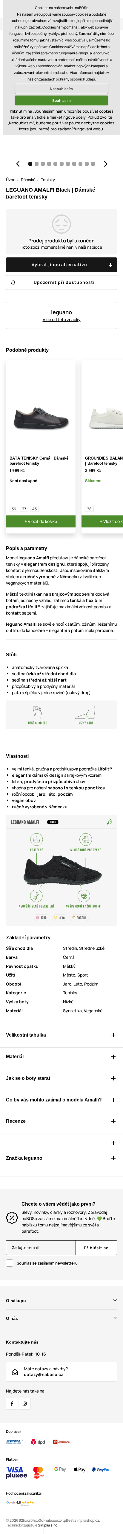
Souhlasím (61, 100)
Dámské (28, 179)
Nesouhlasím (61, 88)
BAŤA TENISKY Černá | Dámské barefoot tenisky (39, 461)
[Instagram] (25, 1404)
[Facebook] (12, 1404)
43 (34, 509)
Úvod (11, 179)
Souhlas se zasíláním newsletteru (47, 1263)
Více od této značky (62, 319)
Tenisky (48, 179)
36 (14, 509)
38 (89, 509)
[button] (17, 163)
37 (24, 509)
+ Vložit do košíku (40, 521)
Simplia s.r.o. (48, 1525)
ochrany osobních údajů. (76, 79)
